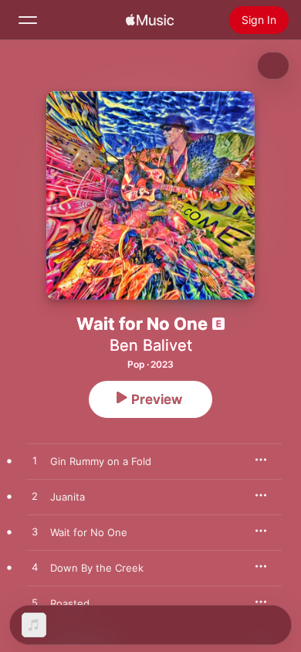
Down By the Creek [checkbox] (97, 568)
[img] (150, 20)
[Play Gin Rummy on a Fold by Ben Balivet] (34, 461)
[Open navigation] (28, 20)
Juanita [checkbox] (67, 497)
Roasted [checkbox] (70, 603)
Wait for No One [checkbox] (88, 532)
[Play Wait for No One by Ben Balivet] (34, 532)
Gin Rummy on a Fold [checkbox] (100, 461)
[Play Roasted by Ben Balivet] (34, 603)
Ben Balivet (151, 345)
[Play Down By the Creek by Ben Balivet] (34, 568)
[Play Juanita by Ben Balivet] (34, 497)
